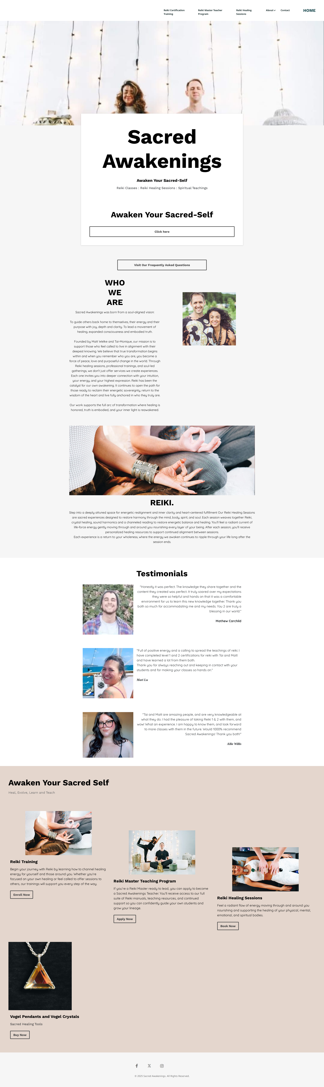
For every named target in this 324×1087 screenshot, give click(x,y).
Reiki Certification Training (174, 12)
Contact (285, 10)
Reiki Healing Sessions (244, 12)
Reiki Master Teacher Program (210, 12)
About (269, 10)
